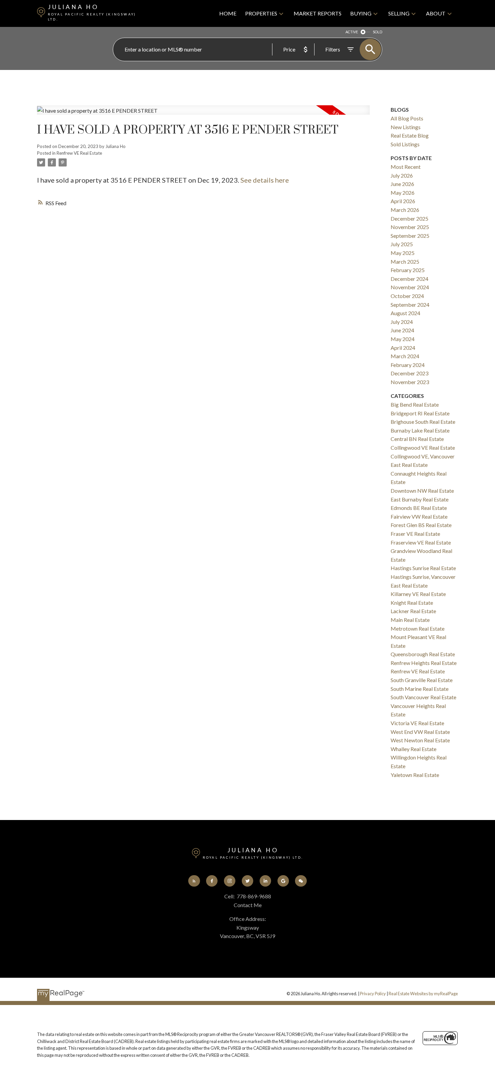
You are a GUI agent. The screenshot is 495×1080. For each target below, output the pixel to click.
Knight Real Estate (412, 602)
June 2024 (402, 330)
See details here (264, 180)
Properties (261, 13)
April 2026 (403, 201)
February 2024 (408, 365)
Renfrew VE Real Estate (79, 153)
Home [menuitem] (227, 13)
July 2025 (402, 244)
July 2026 (402, 175)
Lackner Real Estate (413, 611)
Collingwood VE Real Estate (423, 447)
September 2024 (410, 304)
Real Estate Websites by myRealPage (423, 993)
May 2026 (403, 192)
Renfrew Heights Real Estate (424, 663)
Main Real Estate (410, 620)
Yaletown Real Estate (415, 775)
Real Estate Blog (410, 135)
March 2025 (405, 261)
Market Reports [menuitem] (317, 13)
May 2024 (403, 339)
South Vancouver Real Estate (423, 697)
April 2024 (403, 347)
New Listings (406, 127)
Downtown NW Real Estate (422, 490)
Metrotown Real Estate (417, 628)
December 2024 (409, 278)
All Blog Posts (407, 118)
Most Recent (406, 166)
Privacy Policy (373, 993)
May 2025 (403, 253)
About (436, 13)
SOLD (377, 32)
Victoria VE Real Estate (417, 723)
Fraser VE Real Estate (415, 533)
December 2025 (409, 218)
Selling (398, 13)
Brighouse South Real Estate (423, 421)
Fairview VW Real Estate (419, 516)
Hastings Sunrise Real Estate (423, 568)
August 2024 (405, 313)
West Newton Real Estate (420, 740)
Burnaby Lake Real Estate (420, 430)
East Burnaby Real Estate (420, 499)
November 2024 (410, 287)
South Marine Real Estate (420, 688)
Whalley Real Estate (413, 749)
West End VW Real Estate (420, 732)
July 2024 (402, 322)
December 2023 (409, 373)
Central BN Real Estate (417, 439)
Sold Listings (405, 144)
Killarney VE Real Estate (418, 594)
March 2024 (405, 356)
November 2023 (410, 382)
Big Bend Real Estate (415, 404)
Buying (360, 13)
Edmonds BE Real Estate (419, 508)
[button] (194, 881)
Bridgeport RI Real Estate (420, 413)
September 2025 (410, 235)
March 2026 (405, 210)
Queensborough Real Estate (423, 654)
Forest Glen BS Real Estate (421, 525)
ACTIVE (351, 32)
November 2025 (410, 227)
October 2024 (407, 296)
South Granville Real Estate (422, 680)
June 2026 (402, 184)
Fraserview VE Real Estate (421, 542)
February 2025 (408, 270)
